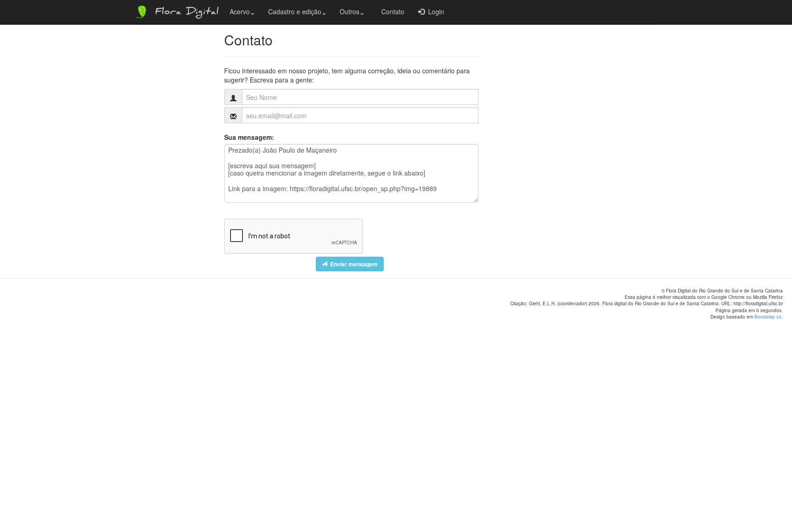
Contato (391, 11)
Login (434, 11)
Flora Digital (184, 13)
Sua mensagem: (249, 137)
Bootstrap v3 (767, 317)
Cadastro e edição (294, 11)
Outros (349, 11)
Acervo (240, 11)
